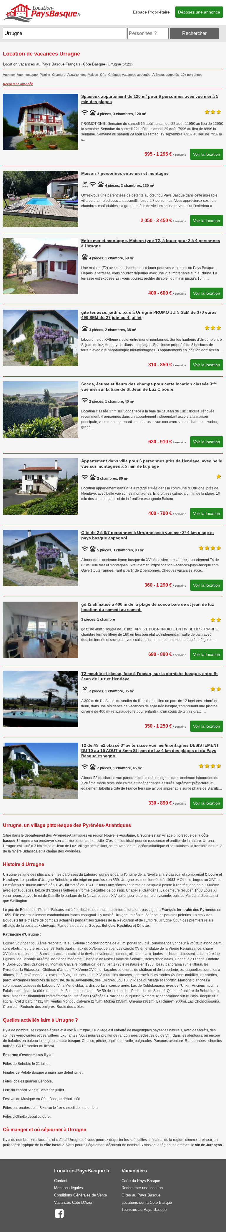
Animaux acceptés (165, 74)
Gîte (103, 74)
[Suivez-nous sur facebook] (59, 1213)
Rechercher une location (142, 1188)
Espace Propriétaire (151, 12)
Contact (60, 1181)
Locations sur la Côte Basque (147, 1202)
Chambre (58, 74)
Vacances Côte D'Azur (73, 1202)
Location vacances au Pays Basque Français (41, 64)
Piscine (45, 74)
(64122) (127, 64)
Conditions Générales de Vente (80, 1195)
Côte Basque (94, 64)
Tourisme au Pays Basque (144, 1209)
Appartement (76, 74)
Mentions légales (68, 1188)
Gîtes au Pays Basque (141, 1195)
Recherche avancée (18, 84)
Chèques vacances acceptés (129, 74)
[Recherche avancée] (221, 33)
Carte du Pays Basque (141, 1181)
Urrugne (114, 64)
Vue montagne (27, 74)
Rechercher (194, 33)
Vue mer (9, 74)
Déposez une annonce (199, 12)
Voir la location (206, 154)
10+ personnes (191, 74)
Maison (93, 74)
